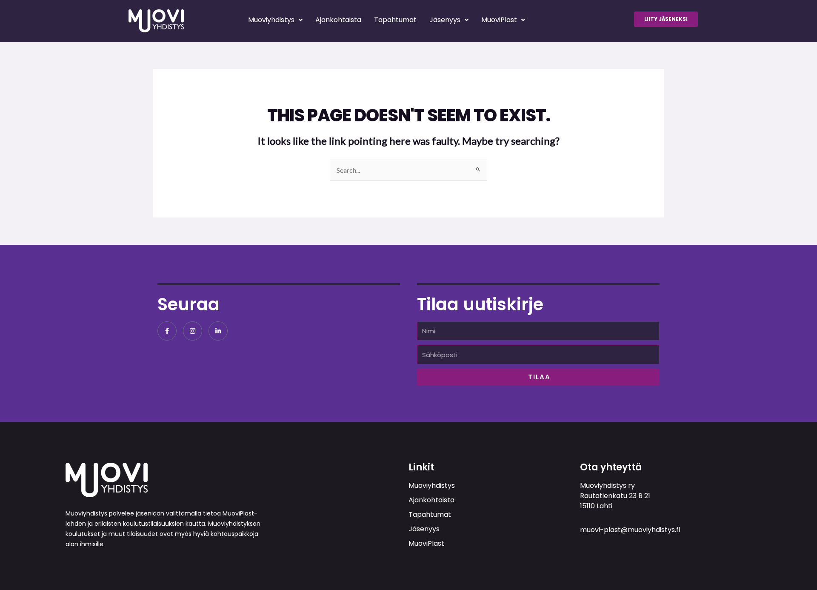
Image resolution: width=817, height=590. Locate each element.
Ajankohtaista (338, 20)
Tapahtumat (395, 20)
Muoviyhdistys (271, 20)
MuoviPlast (499, 20)
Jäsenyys (444, 20)
